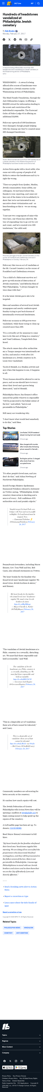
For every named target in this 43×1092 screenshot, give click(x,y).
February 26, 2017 (22, 748)
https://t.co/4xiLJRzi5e (18, 743)
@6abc (32, 743)
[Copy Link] (31, 39)
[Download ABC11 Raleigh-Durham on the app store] (8, 1067)
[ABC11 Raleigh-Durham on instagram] (16, 1061)
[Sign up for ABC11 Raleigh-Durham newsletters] (21, 1061)
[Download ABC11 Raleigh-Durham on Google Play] (21, 1067)
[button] (3, 3)
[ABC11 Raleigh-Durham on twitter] (10, 1061)
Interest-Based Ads (18, 1081)
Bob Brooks (10, 31)
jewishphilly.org (29, 812)
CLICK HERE (15, 828)
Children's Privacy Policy (10, 1078)
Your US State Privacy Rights (28, 1078)
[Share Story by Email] (26, 39)
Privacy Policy (6, 1076)
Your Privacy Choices (19, 1076)
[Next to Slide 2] (37, 243)
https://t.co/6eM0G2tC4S (22, 679)
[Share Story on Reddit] (15, 39)
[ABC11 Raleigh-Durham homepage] (9, 3)
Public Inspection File (9, 1083)
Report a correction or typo (16, 896)
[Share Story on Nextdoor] (20, 39)
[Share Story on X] (9, 39)
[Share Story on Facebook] (4, 39)
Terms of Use (6, 1081)
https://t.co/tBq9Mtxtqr (22, 604)
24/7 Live (17, 3)
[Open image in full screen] (37, 235)
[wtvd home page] (6, 1026)
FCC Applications (23, 1083)
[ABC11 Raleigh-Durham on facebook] (4, 1061)
